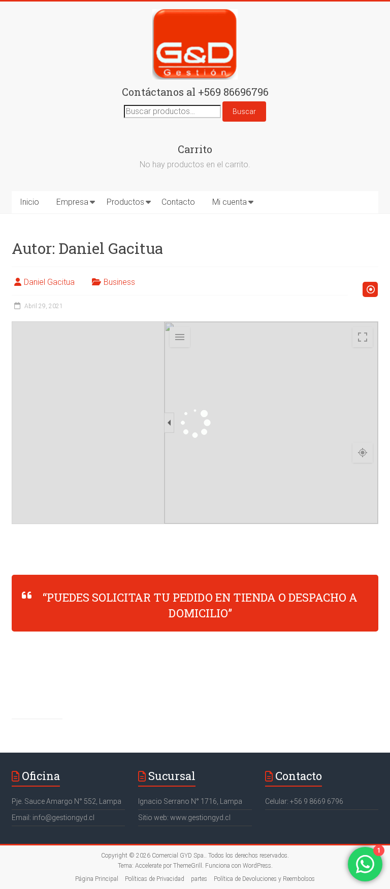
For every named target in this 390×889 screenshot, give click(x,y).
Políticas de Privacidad (154, 878)
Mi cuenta (229, 202)
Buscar (244, 111)
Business (119, 282)
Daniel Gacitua (49, 282)
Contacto (178, 202)
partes (199, 878)
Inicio (29, 202)
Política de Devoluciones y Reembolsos (264, 878)
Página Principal (96, 878)
